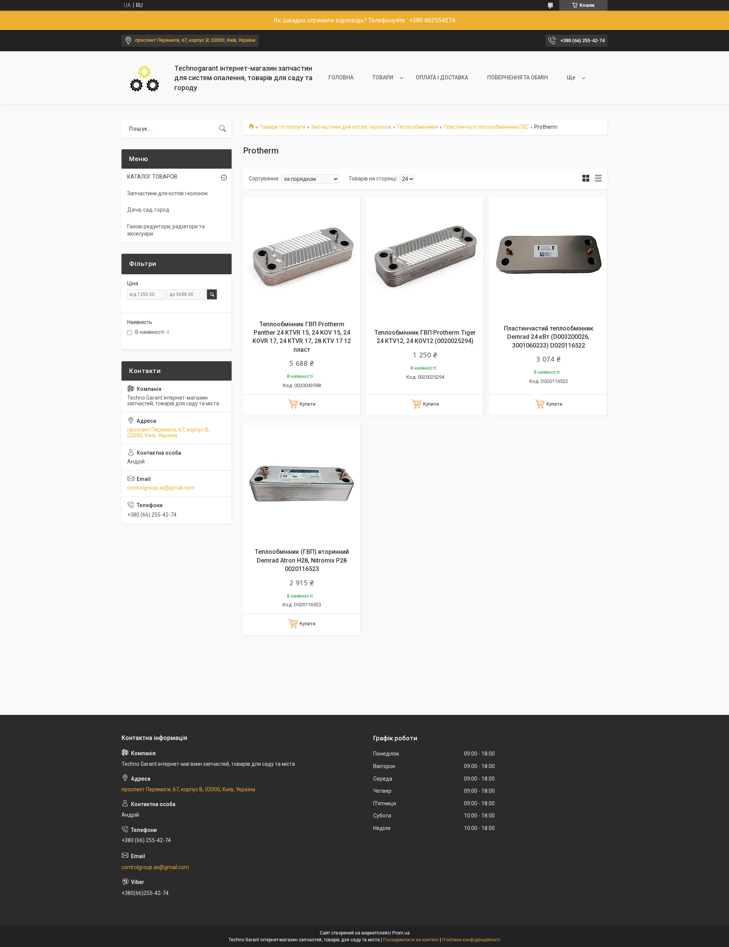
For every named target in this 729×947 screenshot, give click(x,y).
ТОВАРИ (382, 77)
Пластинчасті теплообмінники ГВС (486, 127)
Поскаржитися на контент (411, 939)
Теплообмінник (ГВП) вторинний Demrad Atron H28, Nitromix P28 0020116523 (302, 560)
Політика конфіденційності (471, 939)
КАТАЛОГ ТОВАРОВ (152, 177)
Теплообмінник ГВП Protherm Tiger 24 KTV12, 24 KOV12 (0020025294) (425, 337)
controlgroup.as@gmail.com (161, 488)
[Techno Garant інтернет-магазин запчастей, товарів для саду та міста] (145, 78)
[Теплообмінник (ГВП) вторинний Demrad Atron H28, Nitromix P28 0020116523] (301, 483)
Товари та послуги (282, 127)
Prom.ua (401, 933)
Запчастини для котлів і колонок (351, 127)
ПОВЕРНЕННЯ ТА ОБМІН (517, 77)
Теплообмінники (417, 127)
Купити (308, 404)
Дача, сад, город (148, 210)
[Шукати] (222, 129)
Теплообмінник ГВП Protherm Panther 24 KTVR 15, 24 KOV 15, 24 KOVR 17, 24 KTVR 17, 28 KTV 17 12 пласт (301, 337)
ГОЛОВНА (340, 77)
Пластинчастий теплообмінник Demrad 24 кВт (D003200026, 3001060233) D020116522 (548, 337)
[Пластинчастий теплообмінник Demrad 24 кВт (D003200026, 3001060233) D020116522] (548, 256)
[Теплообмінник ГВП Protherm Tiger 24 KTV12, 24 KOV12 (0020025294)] (425, 256)
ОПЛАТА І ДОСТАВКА (442, 77)
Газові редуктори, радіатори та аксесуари (166, 230)
